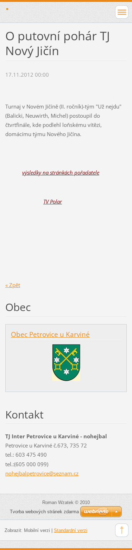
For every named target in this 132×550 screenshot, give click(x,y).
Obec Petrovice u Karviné (50, 334)
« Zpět (12, 284)
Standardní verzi (70, 530)
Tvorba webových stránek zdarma (44, 511)
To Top (121, 530)
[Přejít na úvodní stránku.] (54, 11)
